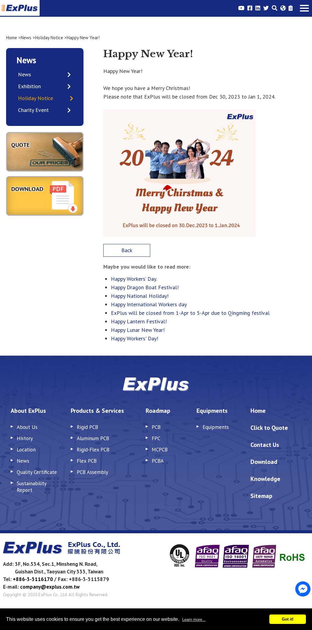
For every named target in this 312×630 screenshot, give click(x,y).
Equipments (212, 411)
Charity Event (33, 109)
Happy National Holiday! (139, 295)
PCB (156, 427)
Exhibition (29, 86)
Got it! (287, 619)
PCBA (158, 461)
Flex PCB (87, 461)
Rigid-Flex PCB (93, 449)
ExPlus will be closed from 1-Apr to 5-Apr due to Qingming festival (190, 312)
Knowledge (265, 479)
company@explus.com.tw (50, 586)
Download (263, 462)
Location (26, 449)
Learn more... (194, 619)
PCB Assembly (92, 472)
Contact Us (264, 445)
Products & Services (97, 411)
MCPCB (160, 449)
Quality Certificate (37, 472)
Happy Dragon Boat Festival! (145, 287)
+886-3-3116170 (33, 579)
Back (126, 250)
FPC (156, 438)
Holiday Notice (49, 37)
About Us (27, 427)
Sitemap (261, 496)
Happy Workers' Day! (134, 338)
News (26, 37)
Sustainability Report (31, 486)
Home (11, 37)
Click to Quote (269, 428)
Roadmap (158, 411)
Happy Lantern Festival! (139, 321)
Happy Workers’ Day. (134, 278)
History (25, 438)
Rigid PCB (87, 427)
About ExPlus (28, 411)
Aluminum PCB (93, 438)
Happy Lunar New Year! (138, 329)
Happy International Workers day (149, 304)
